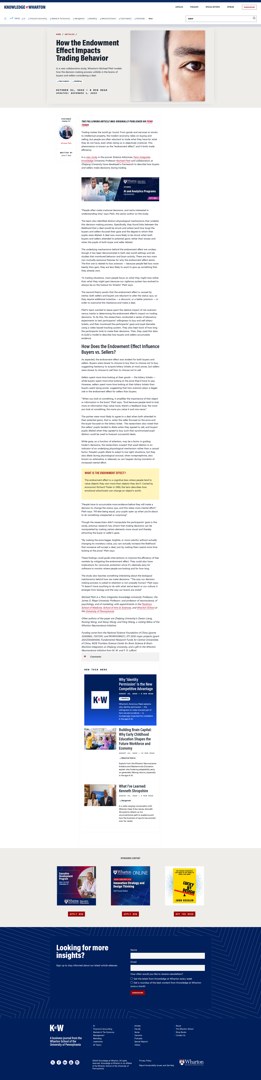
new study (91, 157)
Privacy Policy (145, 1061)
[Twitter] (53, 1062)
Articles (179, 7)
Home (58, 34)
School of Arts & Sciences (117, 608)
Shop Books (181, 1032)
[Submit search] (254, 18)
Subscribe (249, 7)
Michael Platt (123, 161)
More (151, 19)
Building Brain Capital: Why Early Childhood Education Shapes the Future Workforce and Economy (135, 739)
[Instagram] (77, 1062)
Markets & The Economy (61, 19)
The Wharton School (184, 1029)
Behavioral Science (109, 19)
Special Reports (213, 7)
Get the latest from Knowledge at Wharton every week (163, 979)
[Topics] (11, 18)
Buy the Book (185, 914)
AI (24, 19)
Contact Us (180, 1036)
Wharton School (145, 608)
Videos (137, 1045)
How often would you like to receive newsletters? (157, 974)
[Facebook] (59, 1062)
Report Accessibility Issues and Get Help (156, 1066)
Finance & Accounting (38, 19)
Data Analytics (126, 19)
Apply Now (76, 914)
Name (133, 950)
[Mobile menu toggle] (5, 19)
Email (133, 962)
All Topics (97, 1045)
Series (137, 1032)
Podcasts (194, 7)
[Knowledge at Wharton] (25, 7)
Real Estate (140, 19)
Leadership (98, 1042)
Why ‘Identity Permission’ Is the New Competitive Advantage (136, 684)
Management (79, 19)
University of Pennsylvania (100, 611)
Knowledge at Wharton (108, 1061)
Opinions (138, 1036)
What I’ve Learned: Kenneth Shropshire (133, 789)
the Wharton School (103, 1066)
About (178, 1026)
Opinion (230, 7)
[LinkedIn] (65, 1062)
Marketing (93, 19)
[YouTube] (71, 1062)
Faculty (137, 1029)
